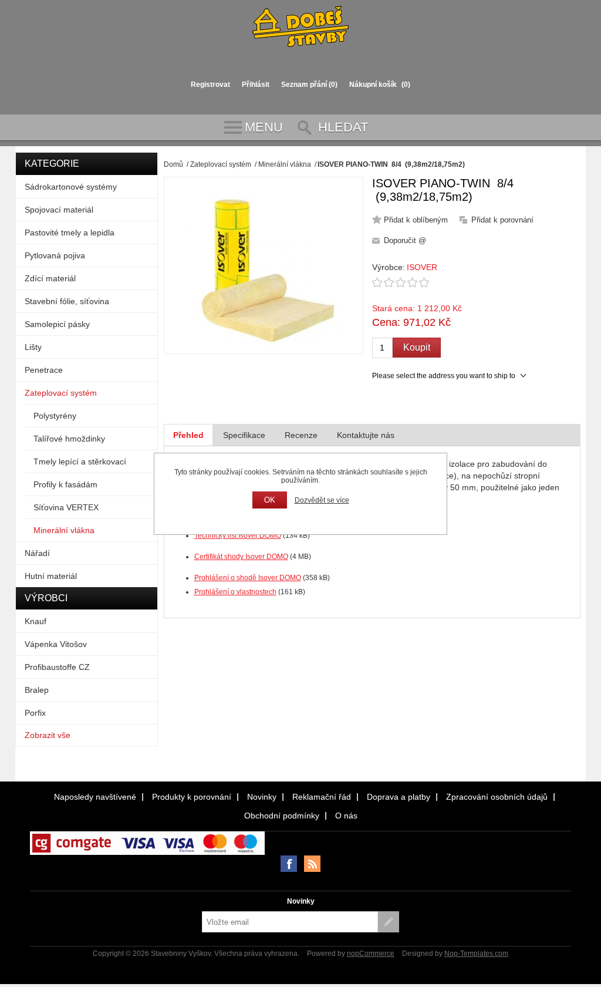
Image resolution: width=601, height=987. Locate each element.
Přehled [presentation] (188, 435)
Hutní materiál (51, 576)
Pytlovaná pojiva (55, 255)
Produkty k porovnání (191, 796)
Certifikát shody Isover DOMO (241, 557)
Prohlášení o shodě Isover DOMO (247, 578)
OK (269, 500)
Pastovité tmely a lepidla (69, 232)
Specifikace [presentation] (244, 435)
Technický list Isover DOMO (237, 535)
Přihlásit (255, 84)
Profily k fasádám (65, 484)
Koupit (416, 347)
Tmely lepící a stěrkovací (79, 461)
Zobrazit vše (47, 735)
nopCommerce (370, 953)
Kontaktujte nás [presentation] (365, 435)
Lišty (33, 347)
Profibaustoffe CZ (57, 667)
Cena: (386, 322)
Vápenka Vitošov (56, 644)
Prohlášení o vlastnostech (235, 592)
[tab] (188, 435)
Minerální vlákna (63, 530)
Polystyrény (54, 415)
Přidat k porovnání (502, 219)
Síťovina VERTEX (66, 507)
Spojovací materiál (59, 209)
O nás (346, 815)
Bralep (37, 690)
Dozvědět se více (322, 500)
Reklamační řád (321, 796)
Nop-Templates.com (476, 953)
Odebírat (388, 921)
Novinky (261, 796)
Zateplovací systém (61, 393)
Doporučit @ (405, 240)
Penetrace (44, 370)
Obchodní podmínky (281, 815)
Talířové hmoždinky (69, 438)
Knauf (35, 621)
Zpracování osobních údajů (497, 796)
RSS (312, 864)
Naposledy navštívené (95, 796)
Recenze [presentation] (301, 435)
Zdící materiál (50, 278)
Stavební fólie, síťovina (67, 301)
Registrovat (210, 84)
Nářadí (37, 553)
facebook (289, 864)
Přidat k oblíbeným (416, 219)
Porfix (35, 712)
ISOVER (422, 267)
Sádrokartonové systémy (71, 186)
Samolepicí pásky (57, 324)
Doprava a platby (398, 796)
